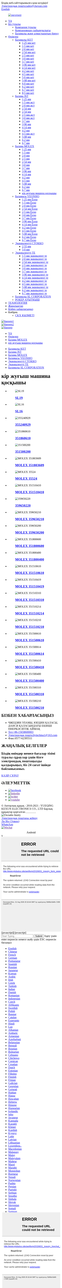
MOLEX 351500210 (29, 708)
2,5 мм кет (28, 55)
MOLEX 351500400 (29, 681)
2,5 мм (26, 158)
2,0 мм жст (28, 105)
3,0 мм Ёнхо (29, 215)
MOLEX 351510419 (29, 586)
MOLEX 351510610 (29, 573)
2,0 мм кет (28, 49)
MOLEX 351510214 (29, 613)
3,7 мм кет (28, 61)
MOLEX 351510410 (29, 492)
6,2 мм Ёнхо (29, 237)
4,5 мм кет (28, 74)
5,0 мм (26, 249)
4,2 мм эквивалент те (34, 280)
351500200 (23, 451)
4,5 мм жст (28, 133)
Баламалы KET (24, 39)
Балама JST (21, 96)
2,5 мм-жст (28, 114)
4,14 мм (26, 127)
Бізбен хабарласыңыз (20, 309)
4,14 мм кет (28, 67)
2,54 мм (26, 108)
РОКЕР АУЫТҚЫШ (27, 299)
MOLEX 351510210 (29, 627)
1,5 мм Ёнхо (29, 202)
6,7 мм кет (28, 89)
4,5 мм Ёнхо (29, 230)
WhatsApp (7, 824)
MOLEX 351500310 (29, 694)
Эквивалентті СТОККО (29, 243)
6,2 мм (26, 139)
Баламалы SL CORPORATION (33, 296)
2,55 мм (26, 246)
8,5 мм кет (28, 93)
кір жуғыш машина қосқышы (39, 193)
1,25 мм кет (28, 42)
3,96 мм (26, 124)
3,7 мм (26, 121)
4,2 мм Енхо (29, 227)
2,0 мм (26, 155)
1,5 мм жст (28, 102)
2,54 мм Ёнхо (30, 208)
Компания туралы (25, 27)
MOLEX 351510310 (29, 600)
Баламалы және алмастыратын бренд (37, 33)
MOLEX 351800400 (29, 559)
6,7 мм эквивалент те (34, 293)
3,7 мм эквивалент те (34, 271)
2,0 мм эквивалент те (34, 258)
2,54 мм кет (28, 52)
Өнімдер (13, 36)
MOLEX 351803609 (29, 465)
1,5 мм (26, 152)
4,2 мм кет (28, 71)
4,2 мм (26, 130)
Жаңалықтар (15, 305)
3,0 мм (26, 165)
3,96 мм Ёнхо (30, 221)
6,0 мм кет (28, 83)
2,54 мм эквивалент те (35, 262)
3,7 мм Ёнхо (29, 218)
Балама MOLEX (24, 146)
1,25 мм (26, 99)
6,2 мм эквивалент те (34, 290)
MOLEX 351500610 (29, 640)
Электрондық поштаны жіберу (19, 818)
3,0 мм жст (28, 118)
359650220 (23, 505)
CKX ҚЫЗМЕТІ (24, 315)
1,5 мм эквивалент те (34, 255)
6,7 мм (26, 143)
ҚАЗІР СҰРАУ (10, 775)
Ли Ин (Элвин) (10, 821)
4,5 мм (26, 180)
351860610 (23, 438)
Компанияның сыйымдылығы (33, 30)
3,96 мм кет (28, 64)
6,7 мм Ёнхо (29, 240)
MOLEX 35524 (26, 478)
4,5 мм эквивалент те (34, 284)
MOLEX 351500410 (29, 667)
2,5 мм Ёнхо (29, 212)
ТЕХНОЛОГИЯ (17, 302)
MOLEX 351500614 (29, 654)
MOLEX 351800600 (29, 546)
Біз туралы (14, 24)
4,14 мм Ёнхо (30, 224)
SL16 (19, 411)
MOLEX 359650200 (29, 532)
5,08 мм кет (28, 80)
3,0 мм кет (28, 58)
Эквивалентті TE (25, 252)
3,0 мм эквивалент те (34, 268)
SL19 (19, 398)
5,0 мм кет (28, 77)
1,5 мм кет (28, 46)
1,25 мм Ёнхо (30, 199)
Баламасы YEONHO (27, 196)
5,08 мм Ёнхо (30, 233)
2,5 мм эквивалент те (34, 265)
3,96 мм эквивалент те (35, 274)
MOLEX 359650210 (29, 519)
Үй (10, 20)
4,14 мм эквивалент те (35, 277)
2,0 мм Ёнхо (29, 205)
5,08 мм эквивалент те (35, 287)
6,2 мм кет (28, 86)
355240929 (23, 424)
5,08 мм (26, 136)
